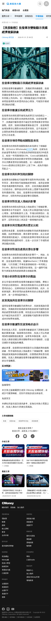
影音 (3, 532)
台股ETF (5, 590)
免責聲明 (37, 617)
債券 (3, 597)
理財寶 (4, 518)
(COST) (29, 149)
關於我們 (5, 507)
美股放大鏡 (6, 570)
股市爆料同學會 (8, 546)
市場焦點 (14, 22)
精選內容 (16, 10)
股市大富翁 (30, 536)
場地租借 (29, 580)
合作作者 (5, 535)
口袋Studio (30, 560)
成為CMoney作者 (32, 577)
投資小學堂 (6, 563)
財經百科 (5, 566)
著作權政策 (20, 617)
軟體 (3, 522)
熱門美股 (5, 10)
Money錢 (5, 560)
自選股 (25, 10)
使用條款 (12, 617)
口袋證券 (5, 573)
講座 (3, 525)
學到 (28, 556)
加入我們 (20, 507)
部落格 (12, 507)
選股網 (28, 539)
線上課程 (5, 529)
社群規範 (29, 617)
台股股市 (5, 584)
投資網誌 (5, 556)
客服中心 (29, 570)
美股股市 (5, 587)
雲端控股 (29, 542)
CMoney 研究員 (8, 37)
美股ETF (5, 594)
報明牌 (28, 546)
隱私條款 (5, 617)
